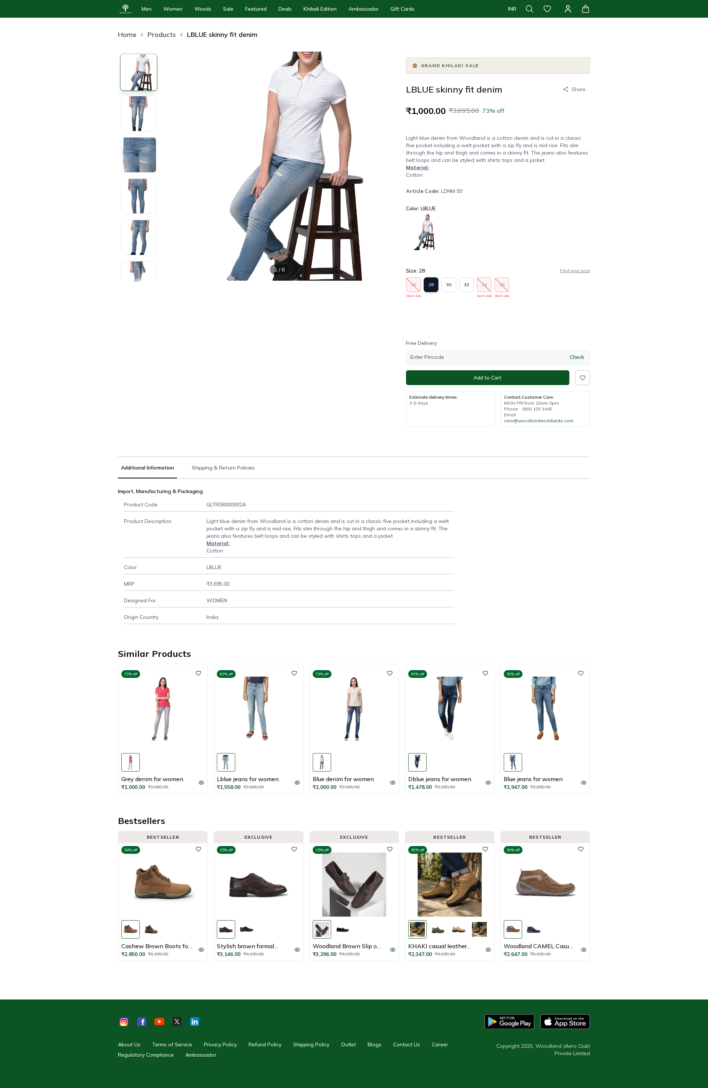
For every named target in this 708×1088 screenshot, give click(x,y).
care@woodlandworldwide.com (538, 420)
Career (440, 1044)
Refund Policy (265, 1044)
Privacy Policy (220, 1044)
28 (431, 284)
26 (413, 287)
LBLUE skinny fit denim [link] (222, 34)
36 (502, 287)
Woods (202, 9)
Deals (285, 9)
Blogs (374, 1044)
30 (448, 284)
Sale (228, 9)
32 (466, 284)
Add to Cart (487, 377)
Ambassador (363, 9)
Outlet (348, 1044)
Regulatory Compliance (146, 1054)
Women (173, 9)
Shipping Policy (311, 1044)
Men (147, 9)
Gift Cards (402, 9)
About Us (129, 1044)
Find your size (575, 270)
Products (162, 34)
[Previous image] (177, 166)
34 (484, 287)
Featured (256, 9)
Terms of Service (172, 1044)
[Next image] (382, 166)
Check (577, 357)
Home (127, 34)
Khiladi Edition (320, 9)
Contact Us (406, 1044)
